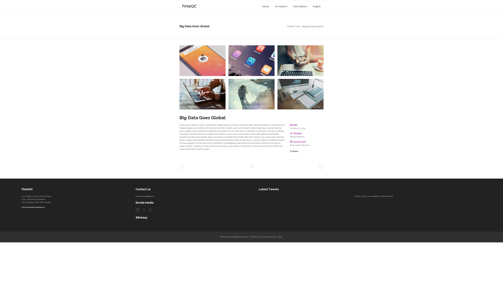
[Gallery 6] (300, 94)
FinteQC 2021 (293, 26)
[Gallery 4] (202, 94)
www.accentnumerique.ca (33, 207)
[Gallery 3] (300, 60)
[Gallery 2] (251, 60)
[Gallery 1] (202, 60)
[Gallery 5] (251, 94)
